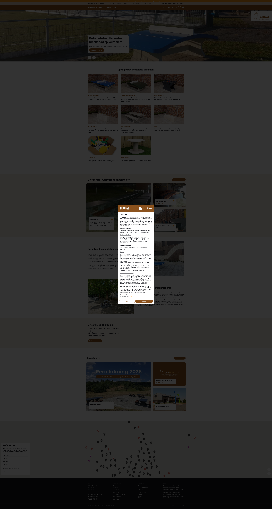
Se (131, 296)
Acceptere (144, 301)
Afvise (127, 301)
